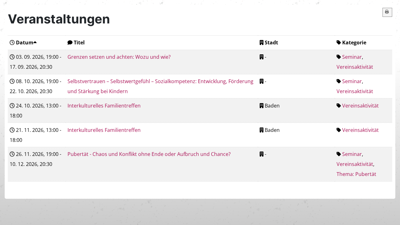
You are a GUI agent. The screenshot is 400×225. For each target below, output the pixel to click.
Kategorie (354, 42)
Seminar (352, 56)
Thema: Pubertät (356, 174)
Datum (24, 42)
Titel (79, 42)
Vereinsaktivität (355, 66)
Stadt (271, 42)
